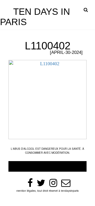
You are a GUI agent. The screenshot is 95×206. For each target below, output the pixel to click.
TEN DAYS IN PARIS (35, 16)
